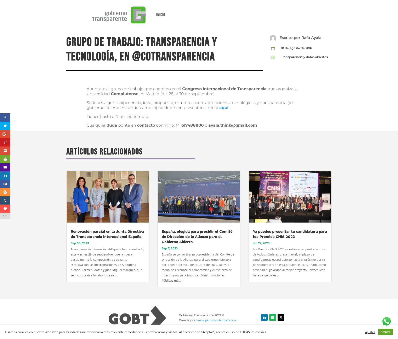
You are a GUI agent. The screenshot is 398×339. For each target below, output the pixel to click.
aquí (223, 107)
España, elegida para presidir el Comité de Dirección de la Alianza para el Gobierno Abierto (197, 236)
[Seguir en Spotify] (272, 317)
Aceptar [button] (385, 332)
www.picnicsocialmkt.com (216, 320)
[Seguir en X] (281, 317)
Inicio (160, 14)
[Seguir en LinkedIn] (264, 317)
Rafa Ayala (311, 37)
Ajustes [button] (370, 332)
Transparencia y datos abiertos (304, 57)
